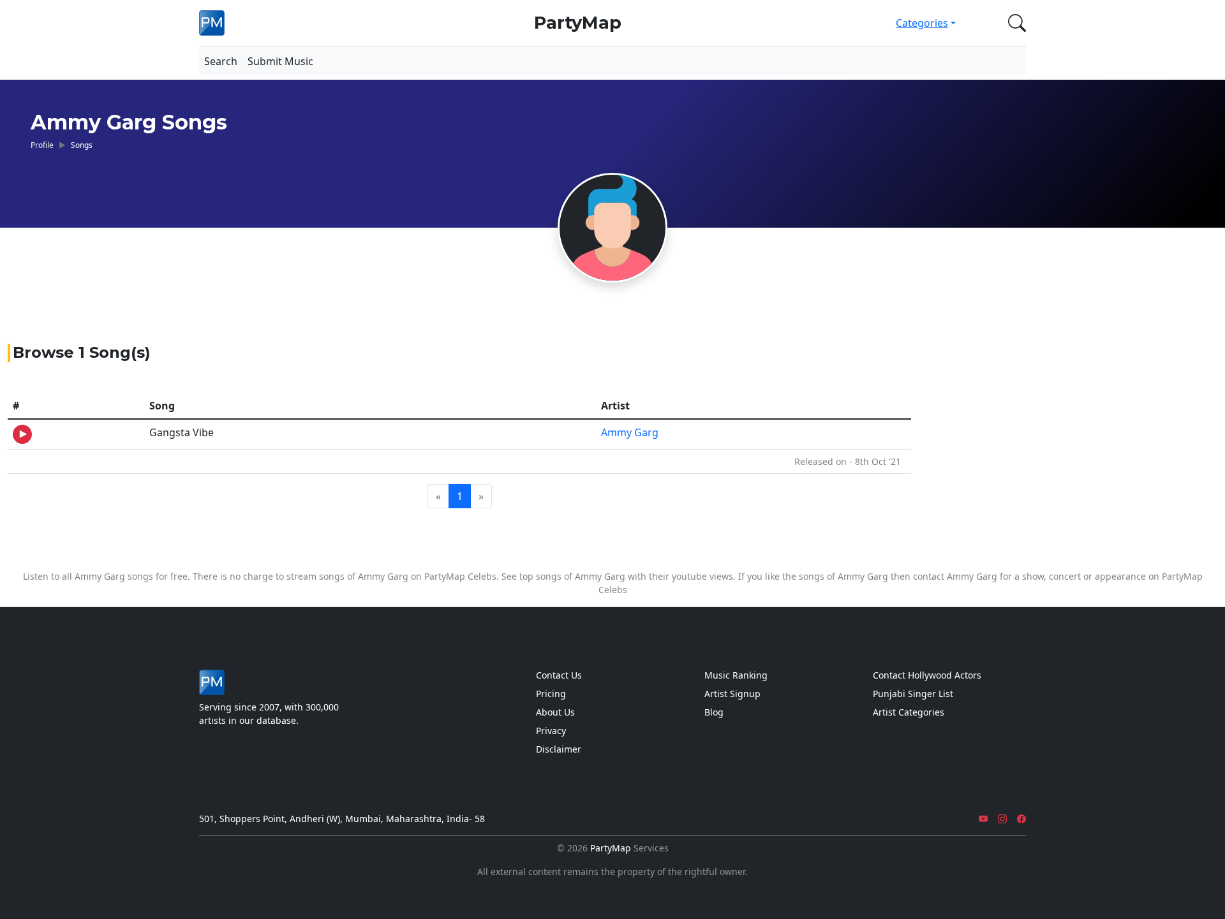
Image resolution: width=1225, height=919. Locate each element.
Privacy (551, 730)
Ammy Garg (629, 432)
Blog (714, 712)
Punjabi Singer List (913, 693)
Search (220, 61)
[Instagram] (1002, 818)
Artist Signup (732, 693)
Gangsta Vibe (181, 432)
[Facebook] (1021, 818)
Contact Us (559, 675)
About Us (555, 712)
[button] (1014, 23)
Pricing (551, 693)
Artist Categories (908, 712)
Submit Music (280, 61)
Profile (42, 145)
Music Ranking (736, 675)
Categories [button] (922, 23)
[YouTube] (983, 818)
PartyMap (577, 22)
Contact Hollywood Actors (927, 675)
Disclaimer (558, 749)
